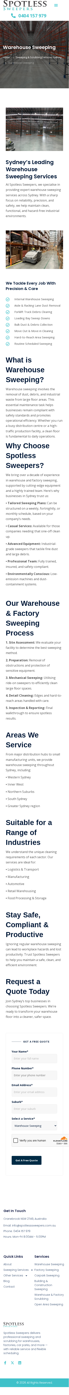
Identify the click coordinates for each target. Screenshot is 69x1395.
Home (6, 57)
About (7, 1264)
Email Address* (22, 1085)
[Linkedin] (19, 1363)
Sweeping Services (16, 1270)
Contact (9, 1287)
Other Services (13, 1275)
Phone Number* (23, 1068)
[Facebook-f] (5, 1363)
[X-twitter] (12, 1363)
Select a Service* (23, 1118)
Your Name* (20, 1051)
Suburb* (17, 1102)
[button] (56, 5)
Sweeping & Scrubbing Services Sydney (39, 57)
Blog (6, 1281)
